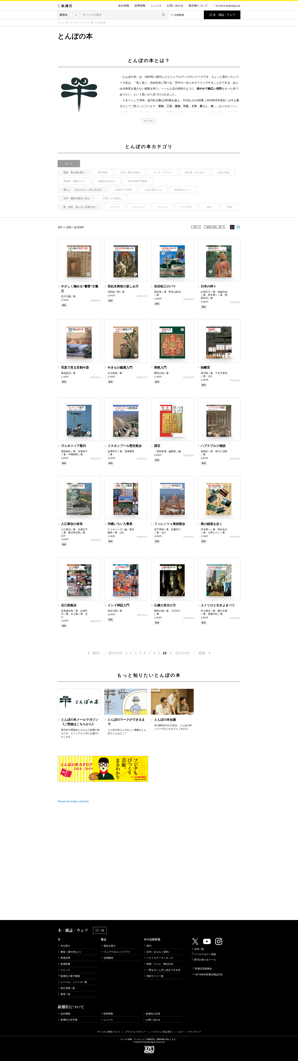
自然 (229, 207)
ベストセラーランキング (160, 957)
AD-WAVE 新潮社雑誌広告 (228, 6)
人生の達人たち (153, 189)
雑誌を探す (110, 945)
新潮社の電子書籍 (70, 976)
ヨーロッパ (139, 207)
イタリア (115, 207)
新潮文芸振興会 (203, 968)
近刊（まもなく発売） (159, 951)
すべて (68, 163)
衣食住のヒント (183, 189)
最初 (96, 653)
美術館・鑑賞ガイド (74, 181)
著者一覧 (65, 994)
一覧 (101, 930)
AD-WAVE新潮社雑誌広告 (209, 974)
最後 (201, 653)
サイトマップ (194, 1032)
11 (171, 653)
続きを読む (149, 121)
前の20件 (115, 653)
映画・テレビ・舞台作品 (160, 964)
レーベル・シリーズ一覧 (81, 22)
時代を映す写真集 (137, 181)
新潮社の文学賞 (69, 1019)
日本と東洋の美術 (130, 172)
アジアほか (186, 207)
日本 (209, 207)
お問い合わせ (175, 5)
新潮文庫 (65, 957)
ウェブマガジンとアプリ (117, 951)
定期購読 (108, 957)
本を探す (65, 945)
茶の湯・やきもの (194, 172)
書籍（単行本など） (71, 951)
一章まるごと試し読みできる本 (163, 970)
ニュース (156, 5)
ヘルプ (180, 1032)
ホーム (61, 22)
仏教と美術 (223, 172)
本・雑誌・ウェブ (224, 14)
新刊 (149, 945)
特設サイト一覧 (155, 976)
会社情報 (123, 5)
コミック (65, 970)
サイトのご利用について (108, 1032)
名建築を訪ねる (106, 181)
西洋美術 (103, 172)
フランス (162, 207)
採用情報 (139, 5)
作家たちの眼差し (112, 198)
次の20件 (182, 653)
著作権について (198, 5)
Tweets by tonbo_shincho (73, 801)
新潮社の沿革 (153, 1013)
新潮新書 (65, 964)
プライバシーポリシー (135, 1032)
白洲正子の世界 (123, 189)
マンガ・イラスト (162, 172)
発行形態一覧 (68, 988)
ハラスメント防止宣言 (161, 1032)
